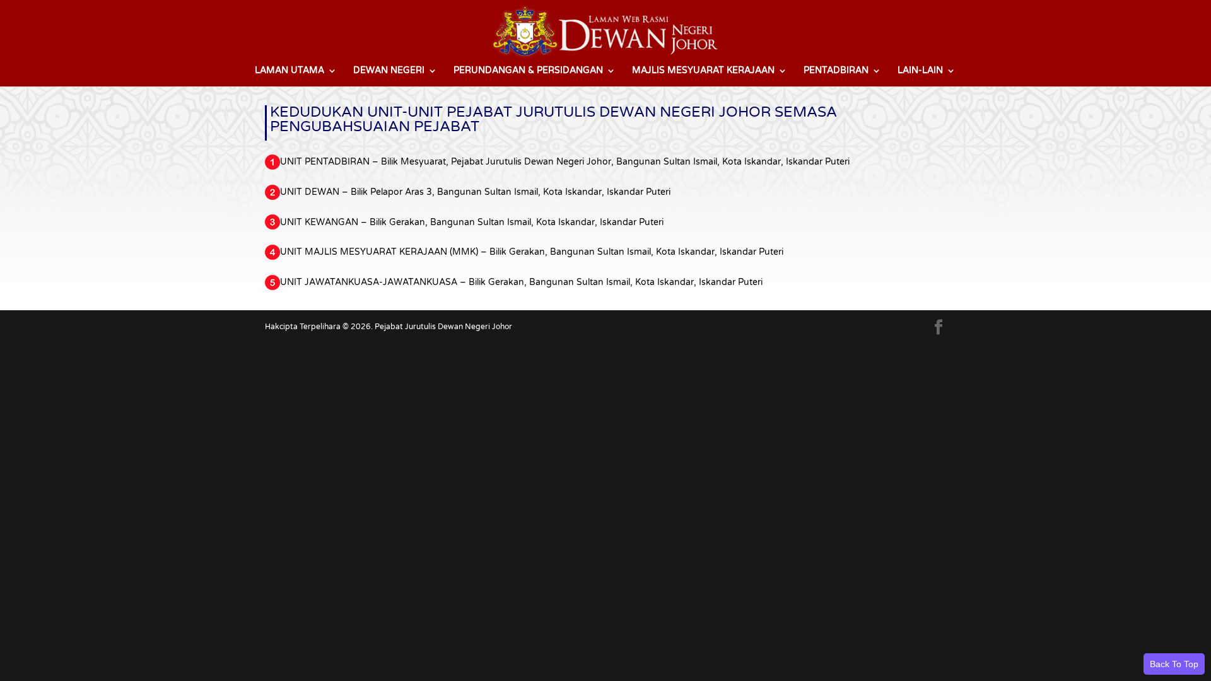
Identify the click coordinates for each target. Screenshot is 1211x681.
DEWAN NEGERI (388, 71)
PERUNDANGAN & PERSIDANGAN (528, 71)
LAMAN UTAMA (289, 71)
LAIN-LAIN (920, 71)
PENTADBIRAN (836, 71)
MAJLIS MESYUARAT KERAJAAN (703, 71)
